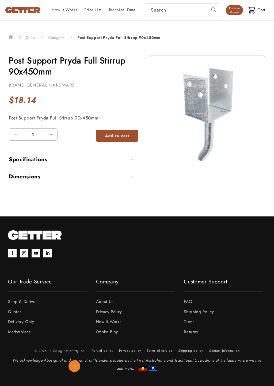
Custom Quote (234, 10)
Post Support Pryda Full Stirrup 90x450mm (118, 37)
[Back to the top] (74, 366)
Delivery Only (21, 322)
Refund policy (102, 350)
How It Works (108, 322)
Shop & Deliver (22, 302)
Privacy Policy (109, 312)
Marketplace (19, 332)
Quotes (14, 312)
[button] (256, 10)
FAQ (188, 302)
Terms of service (159, 350)
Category (56, 37)
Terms (189, 322)
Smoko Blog (107, 332)
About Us (104, 302)
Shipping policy (190, 350)
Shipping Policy (199, 312)
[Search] (213, 9)
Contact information (224, 350)
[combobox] (182, 10)
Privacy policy (130, 350)
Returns (191, 332)
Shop (30, 37)
